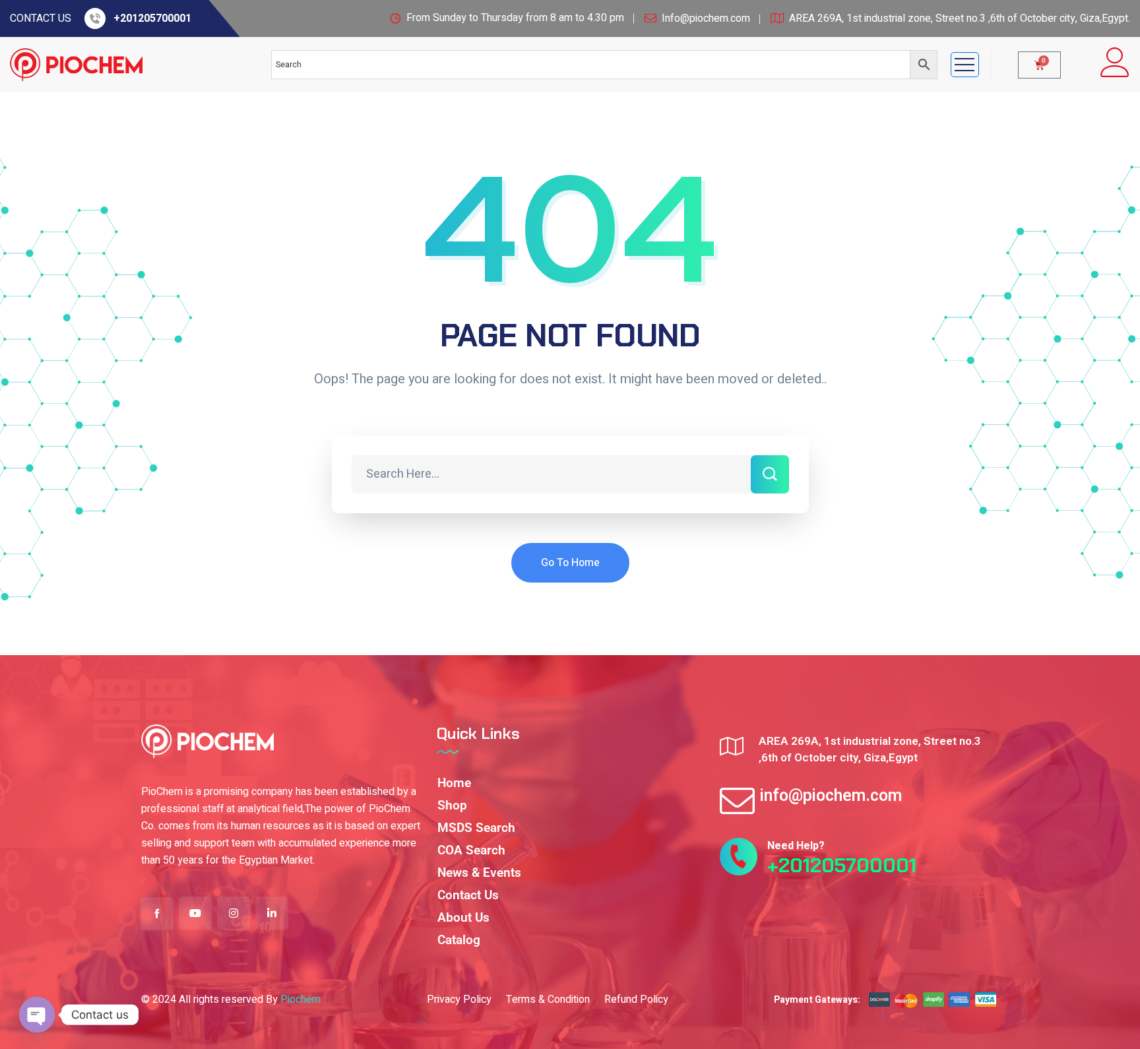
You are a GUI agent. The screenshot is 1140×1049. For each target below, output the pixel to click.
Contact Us (468, 895)
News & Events (479, 872)
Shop (452, 805)
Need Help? (796, 846)
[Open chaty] (37, 1015)
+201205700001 (152, 18)
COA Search (471, 850)
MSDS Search (476, 827)
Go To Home (570, 563)
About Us (463, 917)
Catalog (458, 939)
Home (454, 782)
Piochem (300, 999)
